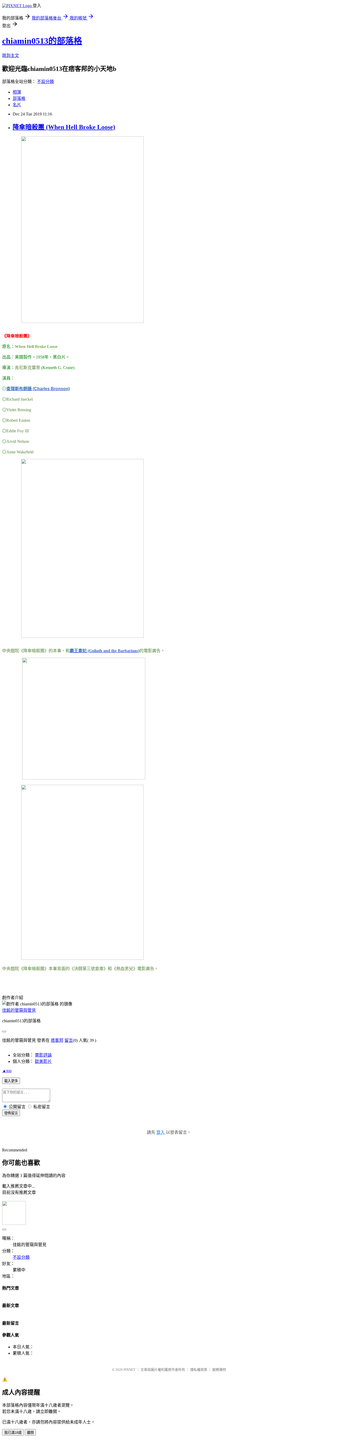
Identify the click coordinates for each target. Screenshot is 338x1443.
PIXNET (129, 1370)
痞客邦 (57, 1040)
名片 (17, 105)
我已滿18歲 (13, 1433)
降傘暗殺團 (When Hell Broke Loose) (64, 127)
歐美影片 (43, 1061)
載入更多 (11, 1081)
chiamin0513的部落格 (42, 41)
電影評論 (43, 1055)
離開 (30, 1433)
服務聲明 (219, 1370)
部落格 (19, 98)
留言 (68, 1040)
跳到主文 (10, 55)
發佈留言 (11, 1113)
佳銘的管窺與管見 (19, 1010)
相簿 (17, 92)
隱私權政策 (198, 1370)
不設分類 (45, 81)
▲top (7, 1070)
